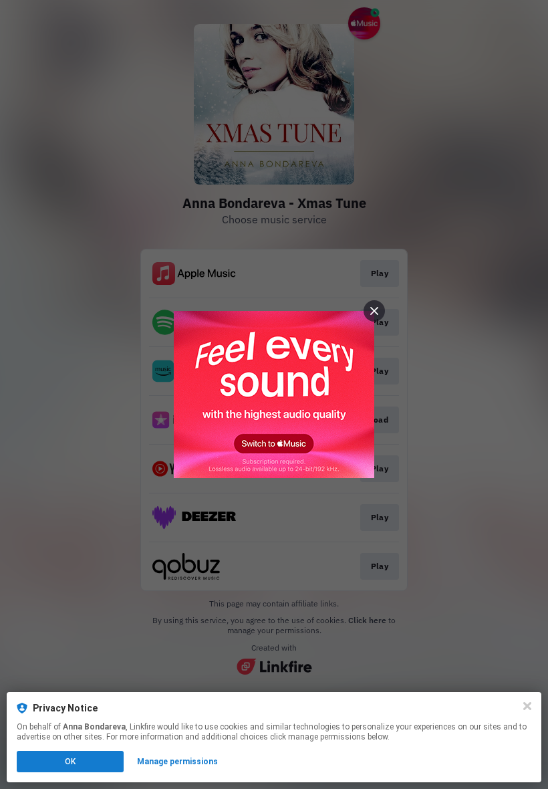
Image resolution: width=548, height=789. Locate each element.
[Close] (527, 706)
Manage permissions (177, 761)
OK (70, 761)
